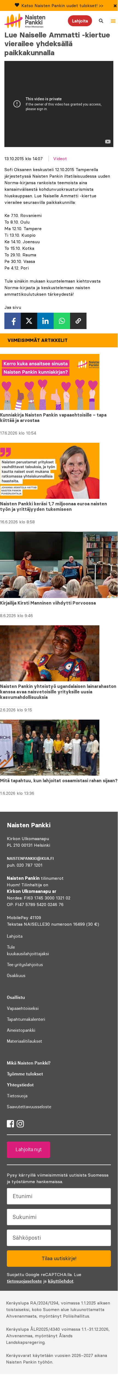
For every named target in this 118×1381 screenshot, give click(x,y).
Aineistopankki (21, 1030)
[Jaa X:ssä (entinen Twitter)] (29, 321)
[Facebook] (10, 1124)
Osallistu (16, 997)
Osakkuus (16, 975)
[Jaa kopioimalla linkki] (78, 321)
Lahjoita (80, 21)
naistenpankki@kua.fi (30, 858)
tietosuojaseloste (24, 1281)
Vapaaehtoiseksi (23, 1008)
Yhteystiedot (20, 1084)
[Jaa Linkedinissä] (45, 321)
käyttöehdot (60, 1281)
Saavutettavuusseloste (29, 1106)
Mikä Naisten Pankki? (28, 1063)
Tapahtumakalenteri (26, 1019)
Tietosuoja (17, 1095)
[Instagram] (20, 1124)
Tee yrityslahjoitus (25, 964)
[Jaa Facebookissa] (12, 321)
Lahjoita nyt (29, 1150)
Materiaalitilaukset (24, 1041)
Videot (60, 158)
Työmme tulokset (25, 1074)
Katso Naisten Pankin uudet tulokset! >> (62, 5)
